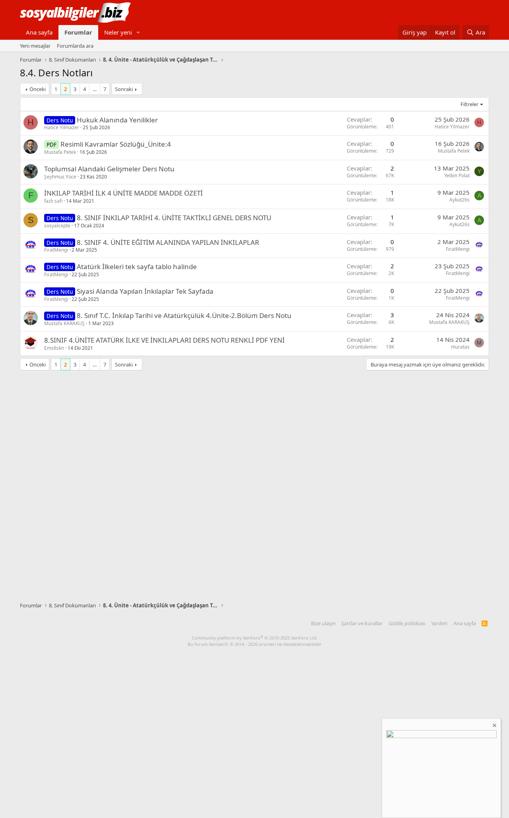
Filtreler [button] (469, 104)
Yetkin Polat (457, 175)
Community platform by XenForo (255, 638)
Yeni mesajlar (35, 45)
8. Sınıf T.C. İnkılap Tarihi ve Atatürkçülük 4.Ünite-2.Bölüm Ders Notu (184, 315)
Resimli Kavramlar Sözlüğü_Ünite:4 (115, 144)
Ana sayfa (39, 32)
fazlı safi (53, 201)
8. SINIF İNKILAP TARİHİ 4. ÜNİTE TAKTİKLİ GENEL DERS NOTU (174, 217)
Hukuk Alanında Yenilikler (117, 119)
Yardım (439, 623)
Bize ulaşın (323, 623)
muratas (460, 346)
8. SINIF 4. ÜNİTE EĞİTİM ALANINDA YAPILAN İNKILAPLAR (168, 242)
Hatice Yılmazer (61, 127)
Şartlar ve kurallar (362, 623)
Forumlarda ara (75, 45)
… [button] (95, 89)
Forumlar (78, 32)
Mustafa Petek (60, 152)
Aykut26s (459, 199)
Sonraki (124, 89)
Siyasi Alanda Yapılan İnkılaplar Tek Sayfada (145, 291)
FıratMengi (56, 249)
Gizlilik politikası (407, 623)
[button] (138, 32)
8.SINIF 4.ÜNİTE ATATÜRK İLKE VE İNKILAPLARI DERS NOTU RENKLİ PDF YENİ (164, 340)
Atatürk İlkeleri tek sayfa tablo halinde (137, 266)
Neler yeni (118, 32)
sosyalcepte (57, 225)
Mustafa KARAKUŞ (64, 323)
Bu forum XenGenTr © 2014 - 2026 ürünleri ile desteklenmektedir (255, 644)
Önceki (37, 89)
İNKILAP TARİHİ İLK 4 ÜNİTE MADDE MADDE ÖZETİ (123, 193)
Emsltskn (54, 348)
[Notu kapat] (494, 726)
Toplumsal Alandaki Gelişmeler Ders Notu (109, 168)
